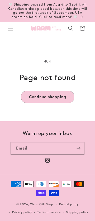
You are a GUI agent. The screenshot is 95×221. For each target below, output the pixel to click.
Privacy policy (22, 212)
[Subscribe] (78, 148)
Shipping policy (77, 212)
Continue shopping (47, 97)
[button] (10, 28)
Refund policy (69, 204)
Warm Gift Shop (41, 204)
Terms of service (49, 212)
